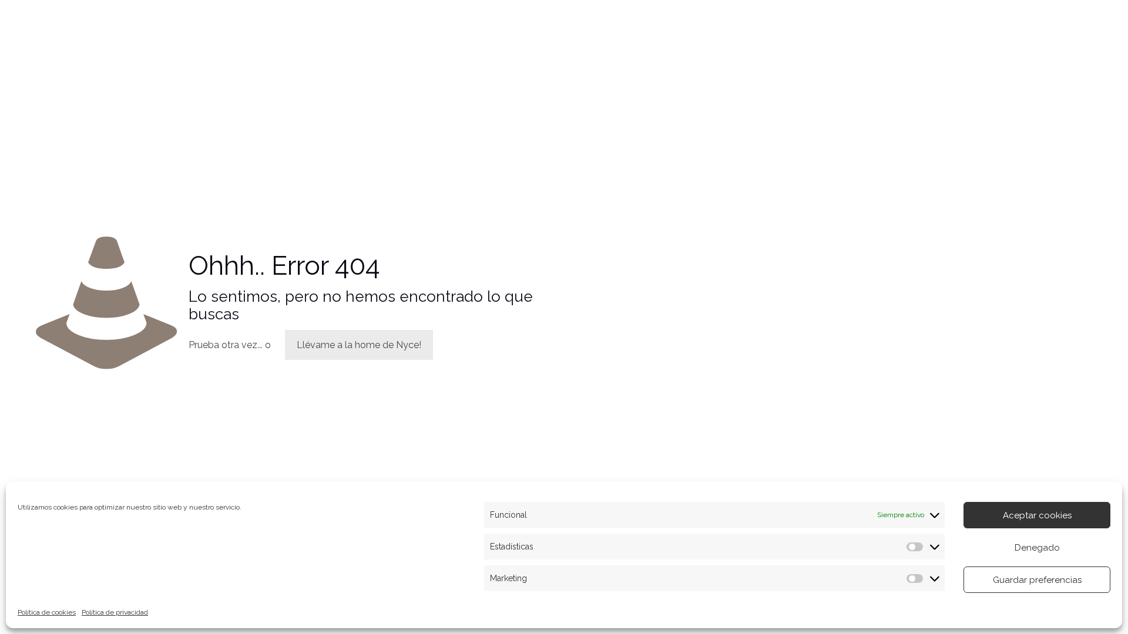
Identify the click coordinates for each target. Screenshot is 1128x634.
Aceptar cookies (1037, 515)
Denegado (1037, 547)
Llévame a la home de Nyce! (359, 344)
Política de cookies (47, 612)
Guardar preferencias (1037, 580)
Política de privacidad (115, 612)
